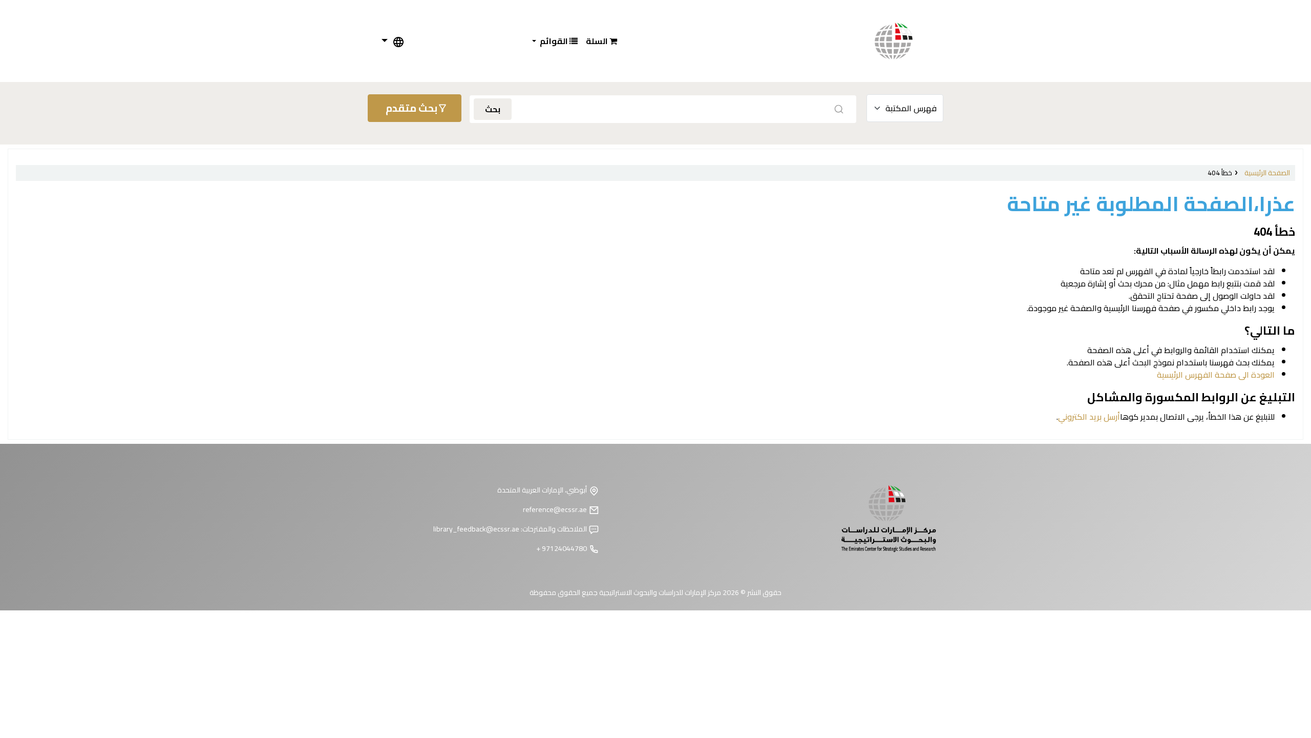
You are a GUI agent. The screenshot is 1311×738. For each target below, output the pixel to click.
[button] (601, 41)
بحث (492, 109)
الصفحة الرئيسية (1267, 172)
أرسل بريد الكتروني (1089, 416)
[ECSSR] (904, 41)
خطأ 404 (1220, 172)
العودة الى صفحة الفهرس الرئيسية (1216, 374)
